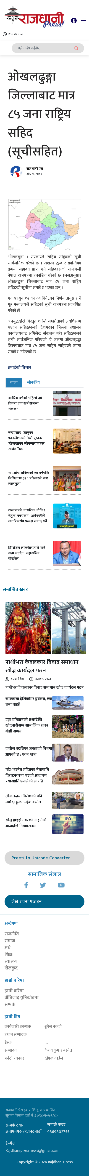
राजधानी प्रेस (34, 169)
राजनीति (12, 934)
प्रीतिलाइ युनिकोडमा (22, 997)
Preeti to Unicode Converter (40, 858)
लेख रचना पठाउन (26, 901)
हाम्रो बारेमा (14, 991)
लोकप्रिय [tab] (33, 382)
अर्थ (7, 948)
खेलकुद (11, 968)
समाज (10, 941)
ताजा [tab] (14, 382)
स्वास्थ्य (11, 961)
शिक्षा (9, 954)
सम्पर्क (10, 1004)
